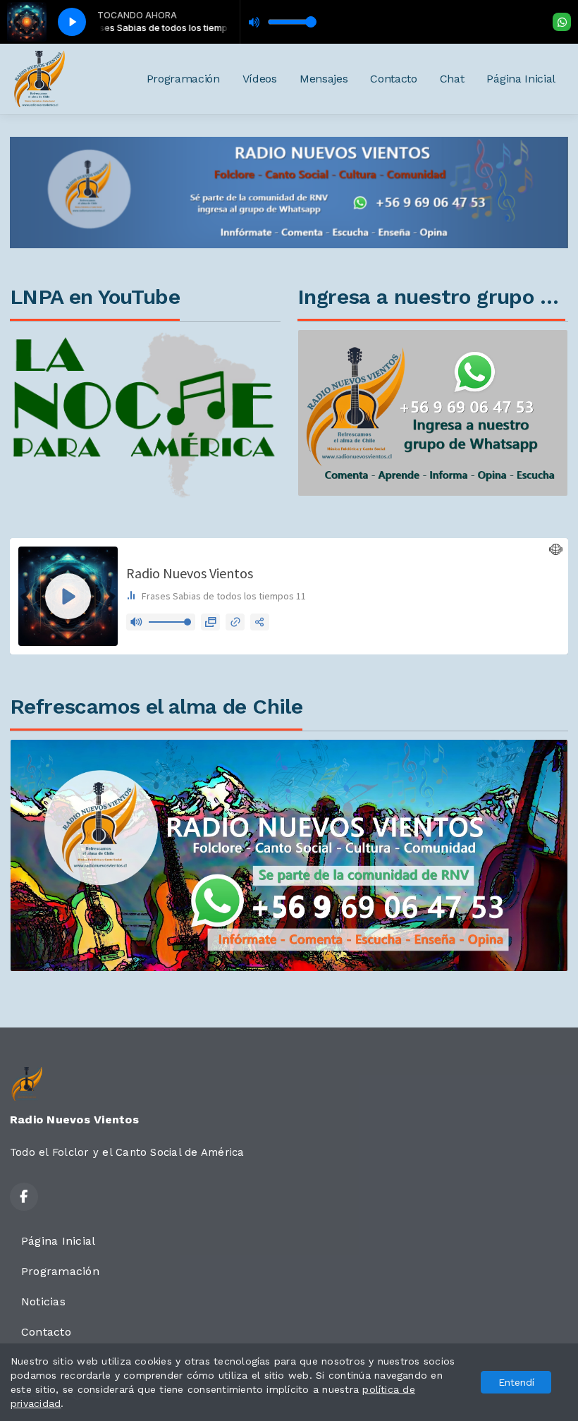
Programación (183, 78)
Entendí (516, 1382)
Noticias (43, 1301)
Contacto (393, 78)
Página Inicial (520, 78)
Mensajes (324, 78)
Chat (452, 78)
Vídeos (259, 78)
